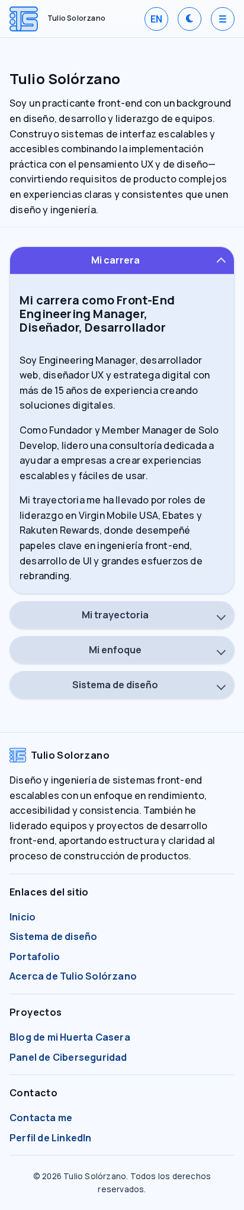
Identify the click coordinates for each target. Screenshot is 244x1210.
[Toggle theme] (189, 19)
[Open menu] (223, 19)
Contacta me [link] (40, 1117)
